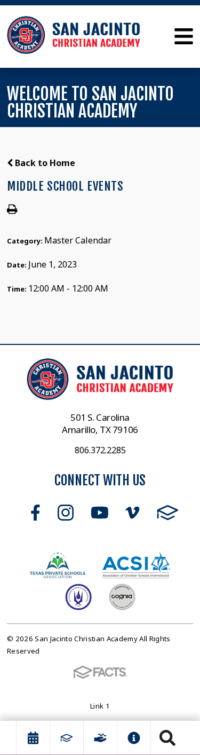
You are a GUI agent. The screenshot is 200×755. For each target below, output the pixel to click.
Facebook (35, 512)
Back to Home (44, 163)
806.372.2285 (100, 450)
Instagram (65, 512)
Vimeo (132, 512)
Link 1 (100, 706)
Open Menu (183, 36)
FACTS (168, 512)
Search (167, 738)
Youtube (99, 512)
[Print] (12, 210)
